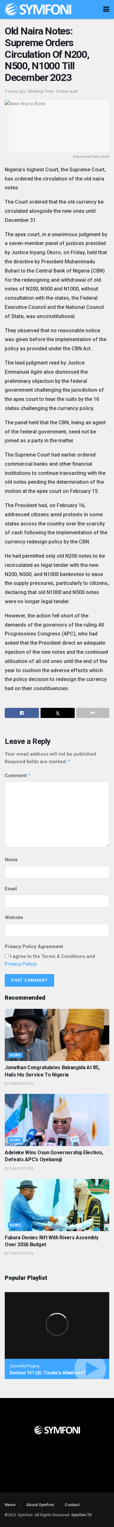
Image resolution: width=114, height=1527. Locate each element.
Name (11, 859)
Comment (18, 775)
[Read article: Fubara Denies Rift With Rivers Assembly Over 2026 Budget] (57, 1205)
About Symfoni (40, 1504)
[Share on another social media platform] (92, 713)
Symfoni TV (81, 1515)
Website (14, 917)
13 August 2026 (20, 1253)
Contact (72, 1504)
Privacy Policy (20, 964)
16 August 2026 (20, 1083)
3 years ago (15, 91)
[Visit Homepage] (38, 9)
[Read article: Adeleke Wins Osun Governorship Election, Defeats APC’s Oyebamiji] (57, 1120)
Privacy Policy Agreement (34, 946)
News (15, 1055)
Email (11, 889)
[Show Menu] (106, 9)
